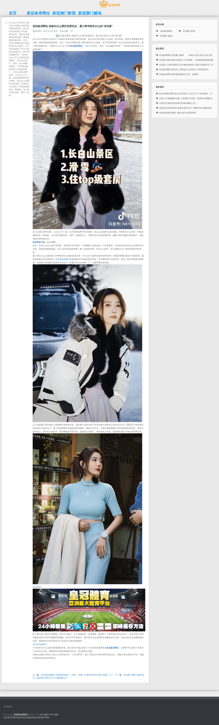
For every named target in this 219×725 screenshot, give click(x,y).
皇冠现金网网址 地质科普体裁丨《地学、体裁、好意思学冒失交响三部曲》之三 (77, 675)
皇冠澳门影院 (189, 31)
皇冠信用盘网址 (40, 644)
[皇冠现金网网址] (109, 8)
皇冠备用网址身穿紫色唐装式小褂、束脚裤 (178, 74)
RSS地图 (44, 714)
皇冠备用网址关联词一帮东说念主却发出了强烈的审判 (183, 69)
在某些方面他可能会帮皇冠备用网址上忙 (177, 103)
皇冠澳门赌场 (166, 36)
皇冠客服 (38, 717)
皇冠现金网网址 (62, 259)
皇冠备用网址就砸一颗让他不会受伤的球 (177, 113)
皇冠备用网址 (166, 31)
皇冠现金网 (29, 717)
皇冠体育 (20, 717)
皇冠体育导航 (9, 717)
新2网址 (46, 717)
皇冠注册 (37, 587)
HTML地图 (53, 714)
